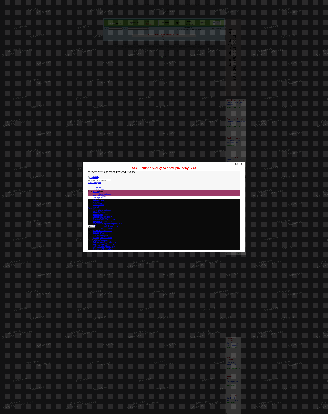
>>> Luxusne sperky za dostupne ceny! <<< (164, 168)
